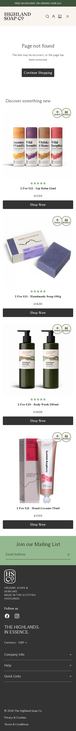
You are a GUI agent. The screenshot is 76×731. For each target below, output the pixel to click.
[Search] (47, 16)
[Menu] (68, 16)
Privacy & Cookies (15, 717)
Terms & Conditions (16, 724)
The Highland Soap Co (28, 710)
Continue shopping (38, 73)
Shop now (38, 205)
